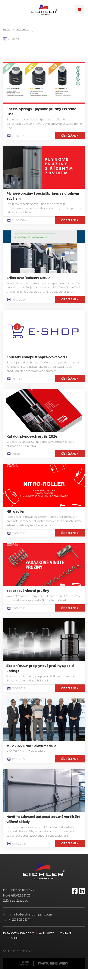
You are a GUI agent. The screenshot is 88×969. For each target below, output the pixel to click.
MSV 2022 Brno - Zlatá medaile (31, 745)
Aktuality (22, 29)
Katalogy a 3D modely (18, 933)
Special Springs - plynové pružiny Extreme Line (41, 111)
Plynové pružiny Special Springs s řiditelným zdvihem (42, 196)
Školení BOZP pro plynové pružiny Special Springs (40, 668)
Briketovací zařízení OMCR (28, 277)
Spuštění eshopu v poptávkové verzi (36, 357)
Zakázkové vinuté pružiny (27, 590)
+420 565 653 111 (20, 919)
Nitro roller (15, 511)
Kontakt (65, 933)
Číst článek (69, 135)
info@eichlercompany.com (32, 914)
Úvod (6, 29)
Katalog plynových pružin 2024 (31, 436)
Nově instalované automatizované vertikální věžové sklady (43, 819)
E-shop (13, 938)
